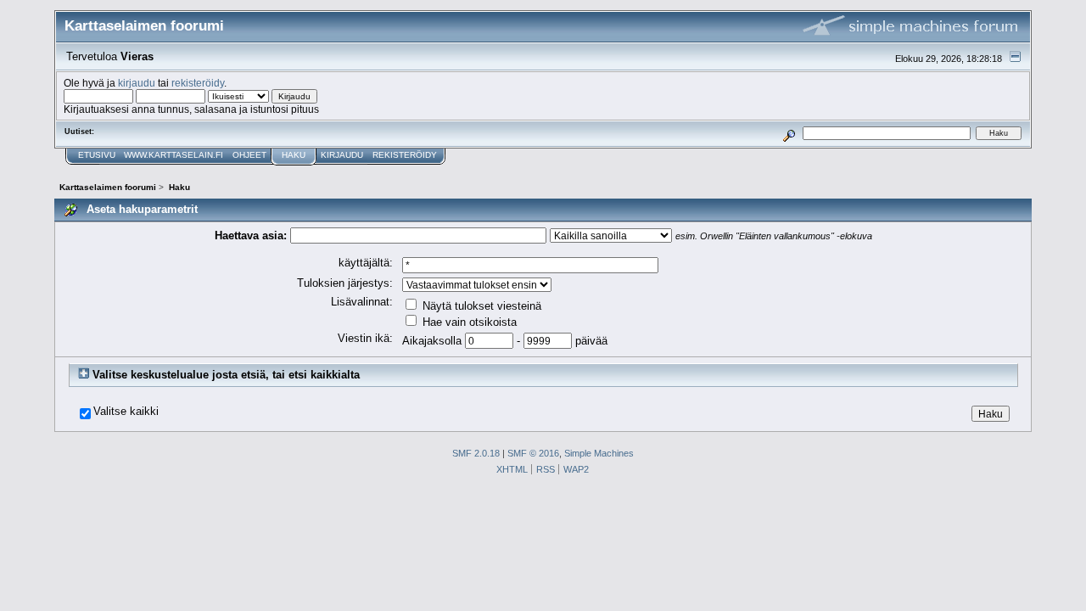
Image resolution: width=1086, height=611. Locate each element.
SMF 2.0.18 (476, 453)
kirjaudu (136, 82)
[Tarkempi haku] (789, 132)
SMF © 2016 (533, 453)
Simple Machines (599, 453)
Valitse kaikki (126, 412)
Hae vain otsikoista (468, 322)
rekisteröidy (197, 82)
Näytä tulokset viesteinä (480, 306)
